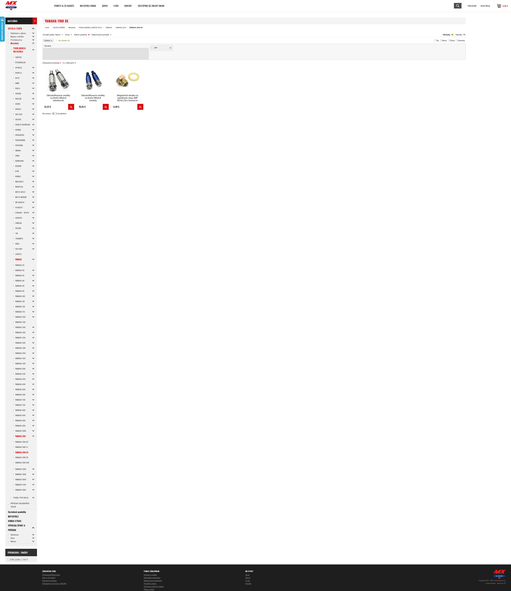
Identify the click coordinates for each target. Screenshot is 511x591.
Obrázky (446, 35)
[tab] (96, 46)
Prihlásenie (472, 5)
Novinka (461, 40)
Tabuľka (459, 35)
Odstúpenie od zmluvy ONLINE (151, 5)
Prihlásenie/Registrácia (51, 575)
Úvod (47, 28)
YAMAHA (108, 28)
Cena (67, 35)
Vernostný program (49, 581)
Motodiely (71, 28)
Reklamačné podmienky (153, 581)
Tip (437, 40)
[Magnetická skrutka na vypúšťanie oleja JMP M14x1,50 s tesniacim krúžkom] (127, 80)
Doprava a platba (150, 575)
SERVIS (105, 5)
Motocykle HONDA (88, 5)
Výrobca (48, 40)
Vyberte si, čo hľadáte (64, 5)
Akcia (444, 40)
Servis (247, 578)
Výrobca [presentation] (47, 46)
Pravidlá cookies (150, 584)
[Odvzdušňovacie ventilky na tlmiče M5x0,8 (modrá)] (93, 80)
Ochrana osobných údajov (154, 587)
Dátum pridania (80, 35)
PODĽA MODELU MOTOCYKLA (90, 28)
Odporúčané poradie (100, 35)
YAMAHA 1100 (121, 28)
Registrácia (485, 5)
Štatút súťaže (149, 589)
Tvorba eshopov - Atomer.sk (494, 583)
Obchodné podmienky (152, 578)
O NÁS (116, 5)
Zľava (452, 40)
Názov (58, 35)
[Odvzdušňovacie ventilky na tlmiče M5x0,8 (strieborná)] (58, 80)
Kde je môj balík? (49, 578)
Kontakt (128, 5)
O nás (247, 581)
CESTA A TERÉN (59, 28)
